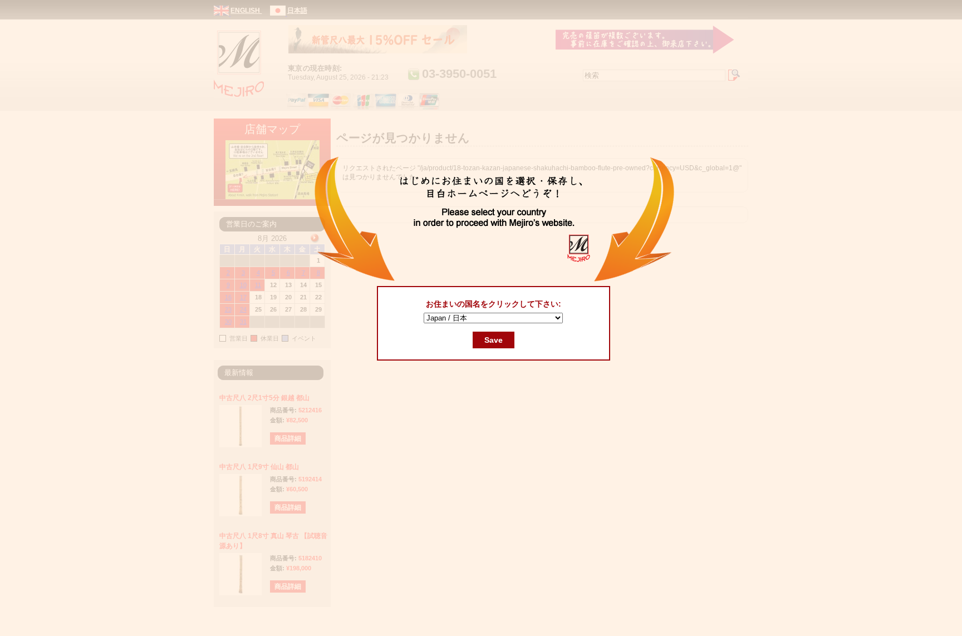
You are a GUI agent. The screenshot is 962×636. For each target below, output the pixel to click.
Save (493, 340)
